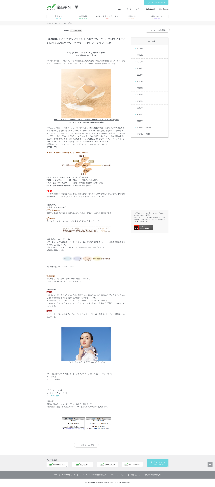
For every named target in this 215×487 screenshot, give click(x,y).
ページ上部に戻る (210, 464)
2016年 (140, 108)
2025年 (140, 48)
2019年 (140, 88)
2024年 (140, 55)
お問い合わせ (156, 16)
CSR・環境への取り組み (107, 16)
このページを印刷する (158, 30)
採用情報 (132, 16)
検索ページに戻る (88, 445)
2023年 (140, 62)
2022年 (140, 68)
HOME (49, 23)
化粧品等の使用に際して (152, 475)
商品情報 (59, 16)
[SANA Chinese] (162, 9)
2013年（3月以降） (145, 128)
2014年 (140, 121)
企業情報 (83, 16)
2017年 (140, 101)
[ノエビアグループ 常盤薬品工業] (62, 7)
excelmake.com (53, 396)
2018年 (140, 95)
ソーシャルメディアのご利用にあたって (93, 475)
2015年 (140, 114)
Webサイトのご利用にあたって (64, 475)
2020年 (140, 81)
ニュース (121, 9)
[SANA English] (149, 9)
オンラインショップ (158, 2)
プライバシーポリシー (118, 475)
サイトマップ (134, 9)
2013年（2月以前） (144, 134)
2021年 (140, 75)
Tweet (66, 30)
